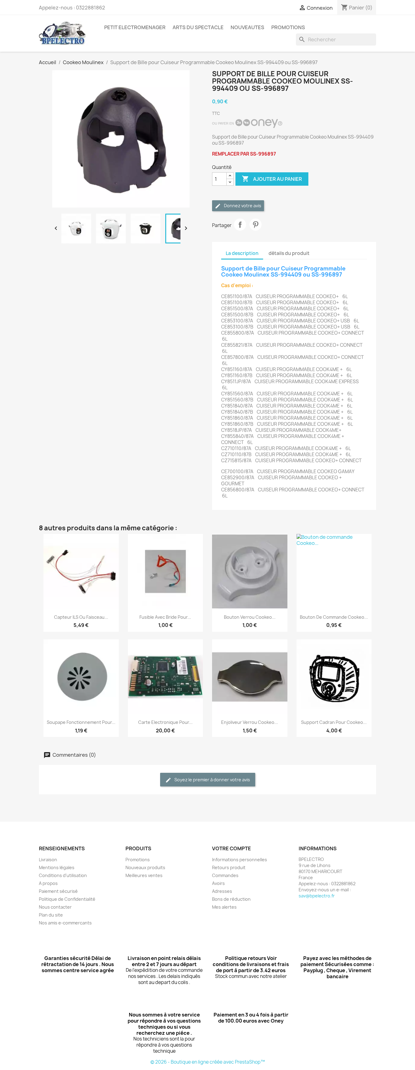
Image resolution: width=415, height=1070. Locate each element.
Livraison (48, 859)
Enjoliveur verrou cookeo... (249, 722)
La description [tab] (242, 253)
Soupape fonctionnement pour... (81, 722)
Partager (240, 224)
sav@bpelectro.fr (317, 896)
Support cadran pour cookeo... (334, 722)
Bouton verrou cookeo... (250, 617)
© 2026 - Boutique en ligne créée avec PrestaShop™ (207, 1062)
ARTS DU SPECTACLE (198, 27)
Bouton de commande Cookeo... (334, 617)
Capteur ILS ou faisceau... (81, 617)
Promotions (137, 859)
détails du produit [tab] (289, 253)
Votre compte (231, 848)
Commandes (225, 875)
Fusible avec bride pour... (165, 617)
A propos (48, 883)
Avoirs (218, 883)
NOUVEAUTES (247, 27)
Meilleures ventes (144, 875)
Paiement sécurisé (58, 891)
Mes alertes (224, 907)
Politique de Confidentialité (67, 899)
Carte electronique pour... (165, 722)
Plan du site (51, 915)
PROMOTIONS (288, 27)
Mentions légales (56, 867)
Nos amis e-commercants (65, 923)
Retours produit (228, 867)
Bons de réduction (231, 899)
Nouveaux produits (145, 867)
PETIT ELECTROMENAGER (135, 27)
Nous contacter (55, 907)
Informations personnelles (239, 859)
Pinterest (255, 224)
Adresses (222, 891)
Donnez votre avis (242, 205)
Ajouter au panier (272, 178)
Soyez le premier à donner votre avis (211, 780)
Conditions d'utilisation (63, 875)
